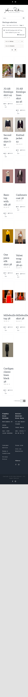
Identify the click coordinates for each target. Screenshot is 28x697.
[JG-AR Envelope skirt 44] (7, 70)
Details (10, 103)
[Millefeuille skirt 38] (20, 296)
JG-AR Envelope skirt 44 (8, 92)
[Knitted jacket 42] (20, 124)
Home (3, 25)
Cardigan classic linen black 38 (8, 375)
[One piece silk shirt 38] (7, 235)
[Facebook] (15, 464)
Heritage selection (12, 25)
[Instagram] (18, 464)
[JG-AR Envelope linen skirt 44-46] (20, 70)
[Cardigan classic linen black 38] (7, 349)
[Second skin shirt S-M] (7, 124)
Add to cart (6, 105)
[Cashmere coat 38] (20, 176)
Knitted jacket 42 (20, 138)
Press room (19, 445)
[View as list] (15, 49)
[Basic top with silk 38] (7, 176)
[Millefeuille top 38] (7, 296)
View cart (21, 35)
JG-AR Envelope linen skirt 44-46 (21, 95)
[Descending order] (22, 41)
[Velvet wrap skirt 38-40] (20, 236)
